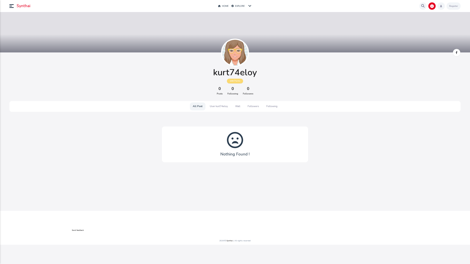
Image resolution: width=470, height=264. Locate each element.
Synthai (23, 6)
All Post (198, 106)
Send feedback (78, 230)
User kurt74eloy (219, 106)
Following (271, 106)
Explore (239, 6)
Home (225, 6)
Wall (237, 106)
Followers (253, 106)
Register (453, 6)
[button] (13, 6)
